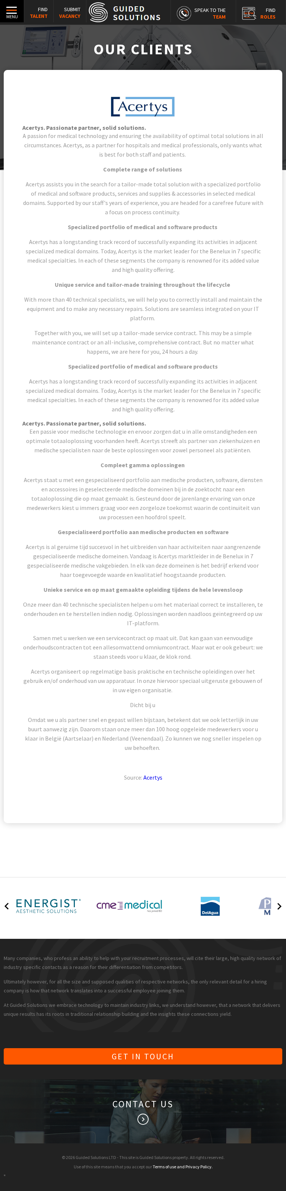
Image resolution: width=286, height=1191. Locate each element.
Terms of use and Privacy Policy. (183, 1166)
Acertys (152, 777)
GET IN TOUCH (143, 1056)
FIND (39, 12)
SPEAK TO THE (210, 13)
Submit (69, 12)
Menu (12, 16)
